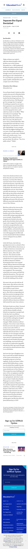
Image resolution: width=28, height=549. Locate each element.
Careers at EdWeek (8, 514)
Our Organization (7, 504)
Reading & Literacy (8, 151)
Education (7, 17)
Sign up (14, 487)
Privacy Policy (7, 541)
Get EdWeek (6, 519)
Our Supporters (7, 512)
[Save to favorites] (14, 33)
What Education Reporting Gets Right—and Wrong (9, 450)
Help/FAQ (19, 506)
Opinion (15, 17)
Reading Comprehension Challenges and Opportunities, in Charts (12, 159)
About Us (5, 501)
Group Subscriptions (8, 527)
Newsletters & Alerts (8, 525)
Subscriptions (6, 522)
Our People (6, 509)
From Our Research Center (11, 155)
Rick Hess (5, 455)
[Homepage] (14, 5)
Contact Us (20, 501)
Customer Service (21, 509)
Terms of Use (17, 545)
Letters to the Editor (22, 504)
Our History (6, 506)
